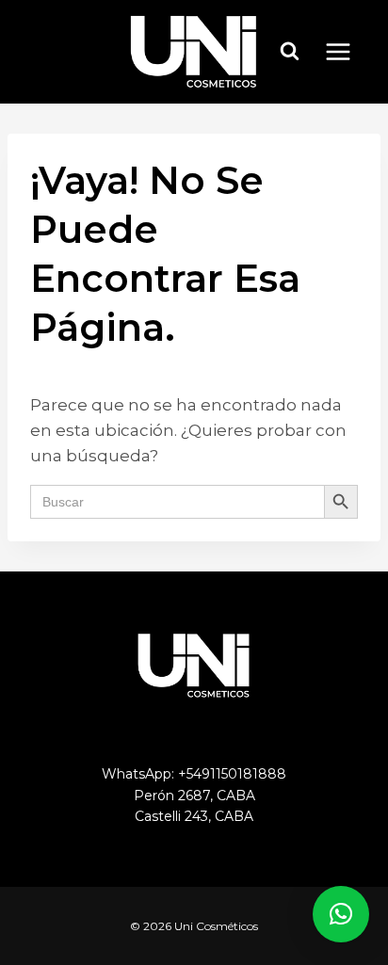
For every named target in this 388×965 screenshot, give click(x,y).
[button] (341, 914)
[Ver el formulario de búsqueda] (290, 52)
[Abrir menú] (347, 51)
